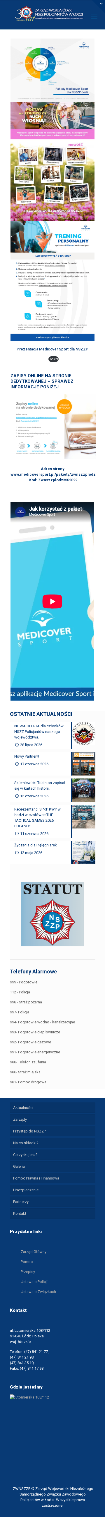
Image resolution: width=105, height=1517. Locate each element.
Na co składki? (25, 1143)
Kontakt (19, 1213)
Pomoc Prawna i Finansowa (36, 1178)
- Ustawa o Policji (33, 1281)
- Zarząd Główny (32, 1251)
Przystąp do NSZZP (29, 1131)
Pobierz (53, 359)
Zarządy (20, 1119)
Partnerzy (21, 1201)
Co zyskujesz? (25, 1154)
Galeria (19, 1166)
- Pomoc (26, 1261)
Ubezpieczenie (25, 1190)
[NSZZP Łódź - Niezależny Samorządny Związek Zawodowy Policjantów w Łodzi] (52, 13)
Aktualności (23, 1107)
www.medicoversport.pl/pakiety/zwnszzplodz (53, 474)
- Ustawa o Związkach (37, 1291)
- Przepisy (27, 1271)
